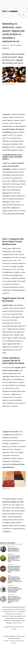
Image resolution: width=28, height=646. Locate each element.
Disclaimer (14, 643)
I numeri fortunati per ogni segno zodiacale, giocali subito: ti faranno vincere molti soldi (14, 558)
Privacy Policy (20, 640)
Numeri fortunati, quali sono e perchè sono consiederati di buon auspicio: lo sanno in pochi (14, 569)
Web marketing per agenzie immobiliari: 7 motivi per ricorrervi (14, 549)
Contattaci (14, 629)
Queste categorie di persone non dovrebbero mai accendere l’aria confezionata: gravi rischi (15, 599)
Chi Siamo (6, 640)
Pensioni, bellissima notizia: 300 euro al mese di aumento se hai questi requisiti (15, 589)
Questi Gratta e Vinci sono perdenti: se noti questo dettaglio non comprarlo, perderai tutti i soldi (15, 579)
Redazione (12, 640)
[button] (19, 14)
